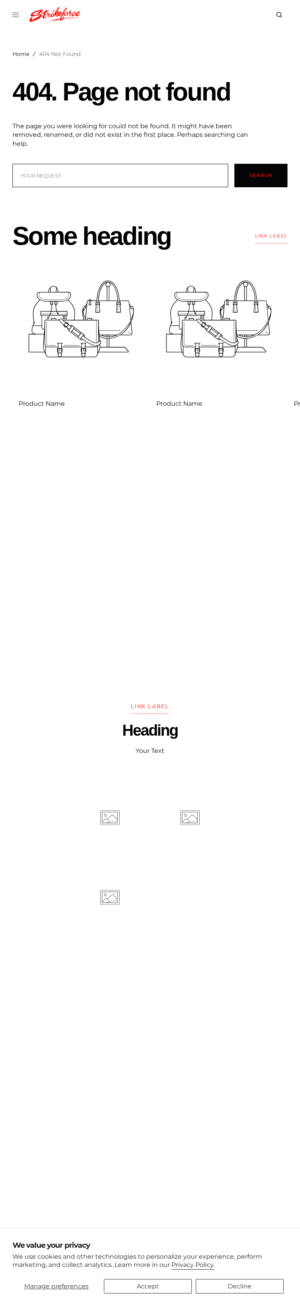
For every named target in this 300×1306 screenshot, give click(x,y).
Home (20, 53)
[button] (279, 14)
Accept (148, 1286)
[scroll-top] (282, 1288)
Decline (240, 1286)
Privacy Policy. (192, 1264)
